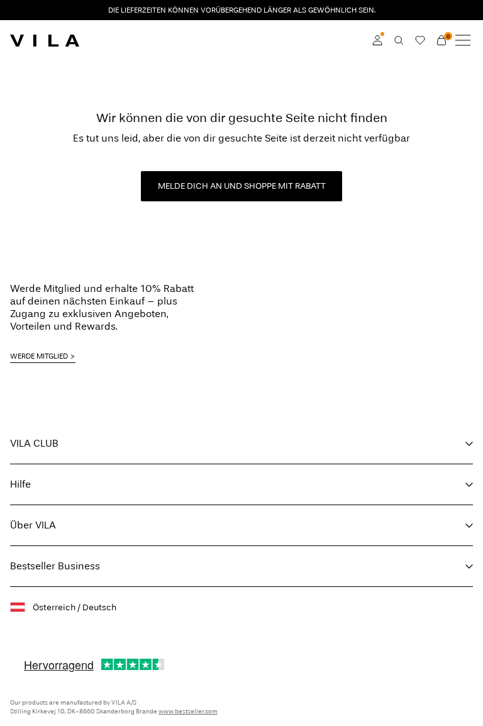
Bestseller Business (55, 566)
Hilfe (20, 484)
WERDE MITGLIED (39, 356)
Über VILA (33, 525)
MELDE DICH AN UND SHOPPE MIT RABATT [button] (242, 186)
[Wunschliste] (420, 40)
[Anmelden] (377, 40)
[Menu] (463, 40)
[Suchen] (399, 40)
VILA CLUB (34, 443)
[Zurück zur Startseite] (44, 40)
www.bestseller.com (188, 711)
